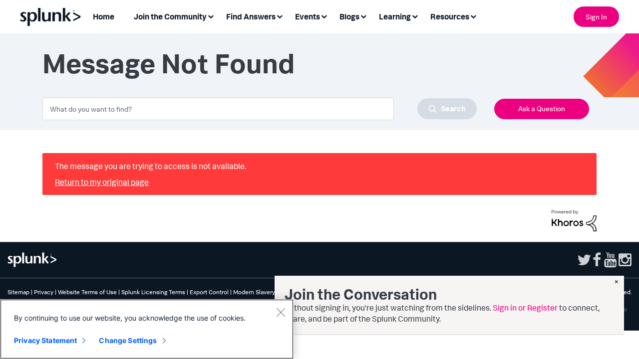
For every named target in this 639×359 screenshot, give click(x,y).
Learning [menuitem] (395, 16)
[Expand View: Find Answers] (280, 15)
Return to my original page (102, 182)
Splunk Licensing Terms (153, 292)
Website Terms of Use (87, 292)
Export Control (209, 292)
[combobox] (259, 108)
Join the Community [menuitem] (170, 16)
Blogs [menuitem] (349, 16)
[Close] (281, 312)
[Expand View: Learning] (415, 15)
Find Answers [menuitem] (251, 16)
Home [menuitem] (103, 16)
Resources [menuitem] (449, 16)
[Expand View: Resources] (473, 15)
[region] (147, 329)
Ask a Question (541, 108)
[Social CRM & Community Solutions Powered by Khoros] (574, 219)
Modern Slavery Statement (269, 292)
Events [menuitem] (307, 16)
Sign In (596, 16)
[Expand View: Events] (324, 15)
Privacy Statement (45, 340)
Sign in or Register (525, 308)
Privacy (43, 292)
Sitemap (18, 292)
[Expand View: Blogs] (363, 15)
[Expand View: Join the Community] (211, 15)
